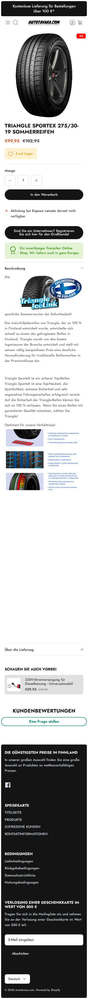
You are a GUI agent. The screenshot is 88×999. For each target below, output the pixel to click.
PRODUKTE (13, 819)
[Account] (70, 22)
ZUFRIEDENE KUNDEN (22, 826)
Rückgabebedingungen (22, 868)
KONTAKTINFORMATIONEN (26, 833)
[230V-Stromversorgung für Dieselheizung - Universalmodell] (14, 684)
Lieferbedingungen (19, 861)
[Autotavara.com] (44, 23)
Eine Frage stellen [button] (44, 721)
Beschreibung (15, 268)
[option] (44, 75)
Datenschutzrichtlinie (20, 875)
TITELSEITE (13, 812)
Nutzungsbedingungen (22, 882)
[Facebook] (7, 785)
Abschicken (20, 953)
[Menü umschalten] (8, 22)
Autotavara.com (24, 990)
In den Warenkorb (44, 194)
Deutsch (14, 978)
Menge (10, 170)
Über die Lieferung (19, 649)
